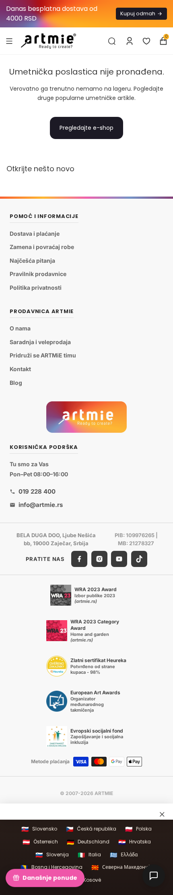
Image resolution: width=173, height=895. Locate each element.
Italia (89, 855)
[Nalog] (129, 41)
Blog (16, 382)
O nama (20, 328)
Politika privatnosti (36, 287)
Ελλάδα (124, 855)
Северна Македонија (121, 867)
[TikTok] (139, 559)
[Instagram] (99, 559)
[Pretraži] (112, 41)
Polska (138, 829)
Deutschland (88, 842)
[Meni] (9, 40)
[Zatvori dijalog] (162, 814)
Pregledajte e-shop (86, 128)
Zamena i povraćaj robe (42, 246)
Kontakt (20, 368)
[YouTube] (119, 559)
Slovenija (52, 855)
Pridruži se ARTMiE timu (43, 355)
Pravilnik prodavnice (38, 273)
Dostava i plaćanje (35, 233)
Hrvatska (134, 842)
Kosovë (86, 880)
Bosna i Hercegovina (51, 867)
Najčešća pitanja (32, 260)
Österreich (40, 842)
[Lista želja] (146, 41)
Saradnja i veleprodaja (40, 341)
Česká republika (91, 829)
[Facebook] (79, 559)
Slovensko (39, 829)
